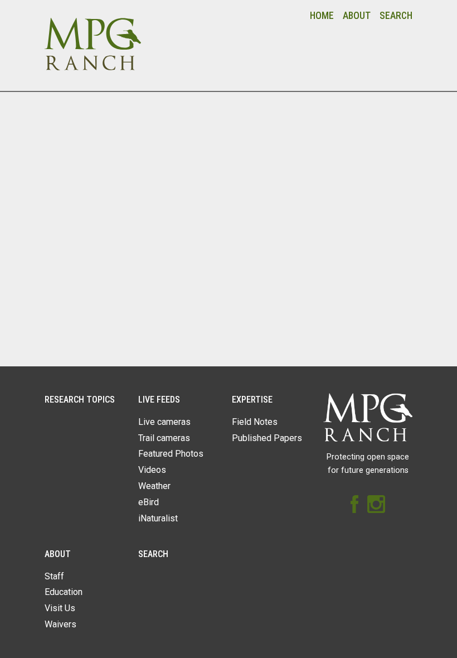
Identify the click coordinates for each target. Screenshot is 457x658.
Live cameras (164, 422)
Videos (152, 470)
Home (322, 15)
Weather (154, 486)
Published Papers (267, 438)
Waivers (60, 624)
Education (63, 592)
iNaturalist (158, 518)
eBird (148, 502)
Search (396, 15)
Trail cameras (164, 438)
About (357, 15)
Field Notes (255, 422)
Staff (54, 576)
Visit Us (60, 608)
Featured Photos (170, 453)
